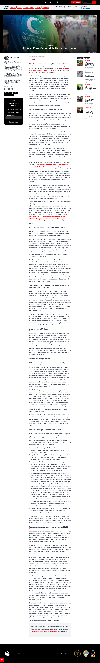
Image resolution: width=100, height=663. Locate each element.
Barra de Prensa (89, 107)
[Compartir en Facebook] (9, 89)
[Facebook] (57, 653)
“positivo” (44, 417)
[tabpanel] (86, 89)
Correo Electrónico (10, 115)
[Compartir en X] (12, 89)
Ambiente (38, 7)
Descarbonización (9, 95)
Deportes (26, 7)
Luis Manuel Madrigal (89, 80)
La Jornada (87, 60)
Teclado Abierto (50, 45)
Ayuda (18, 653)
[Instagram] (66, 653)
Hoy (85, 71)
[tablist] (86, 58)
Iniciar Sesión (76, 2)
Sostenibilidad (8, 92)
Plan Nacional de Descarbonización (40, 64)
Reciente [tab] (80, 58)
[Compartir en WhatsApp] (5, 89)
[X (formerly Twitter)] (62, 653)
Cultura (31, 7)
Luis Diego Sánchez (89, 67)
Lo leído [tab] (87, 58)
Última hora (13, 7)
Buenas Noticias (46, 7)
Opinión (19, 7)
